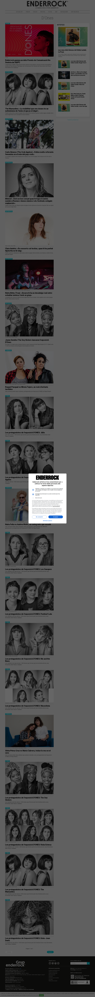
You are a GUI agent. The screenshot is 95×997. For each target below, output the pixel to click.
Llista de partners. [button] (56, 506)
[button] (47, 498)
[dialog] (47, 498)
